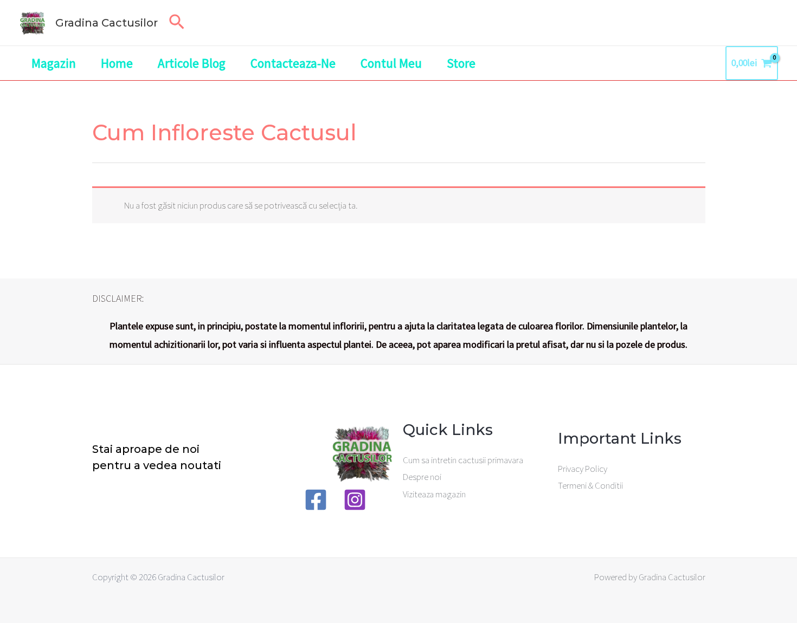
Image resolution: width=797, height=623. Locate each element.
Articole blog (192, 63)
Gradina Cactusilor (106, 22)
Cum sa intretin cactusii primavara (463, 460)
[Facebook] (315, 499)
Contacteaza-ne (293, 63)
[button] (177, 22)
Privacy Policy (582, 469)
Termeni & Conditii (590, 485)
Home (117, 63)
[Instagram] (354, 499)
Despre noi (422, 477)
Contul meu (391, 63)
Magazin (53, 63)
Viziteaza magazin (434, 494)
